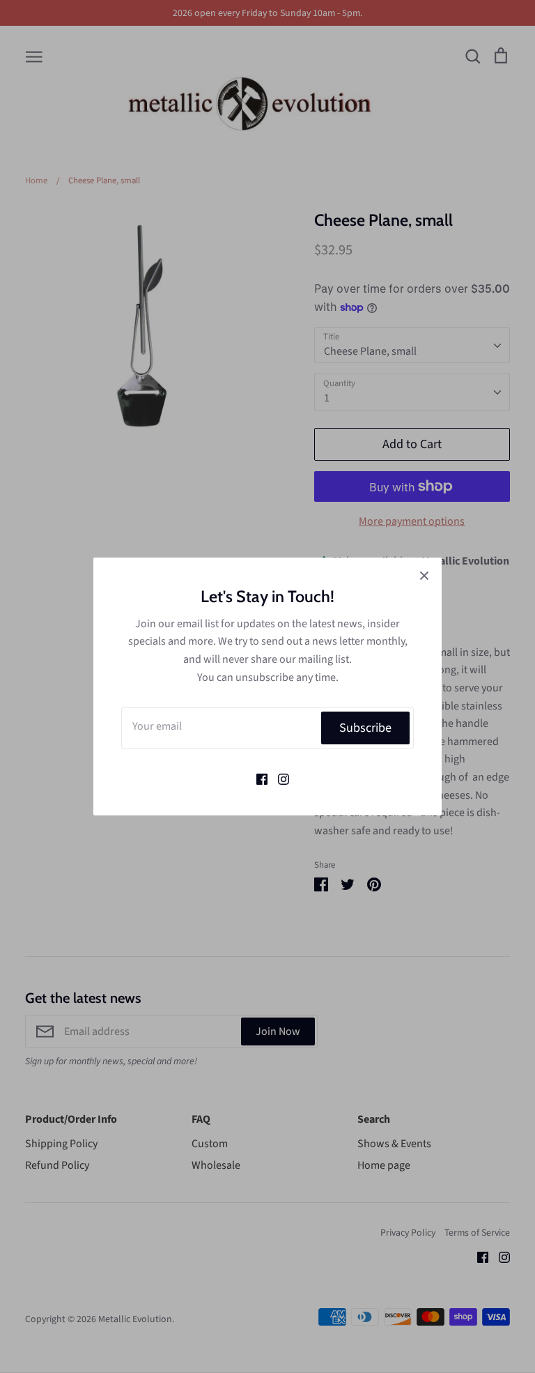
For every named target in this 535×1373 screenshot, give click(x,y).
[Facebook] (257, 777)
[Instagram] (278, 777)
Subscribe (365, 728)
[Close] (424, 575)
